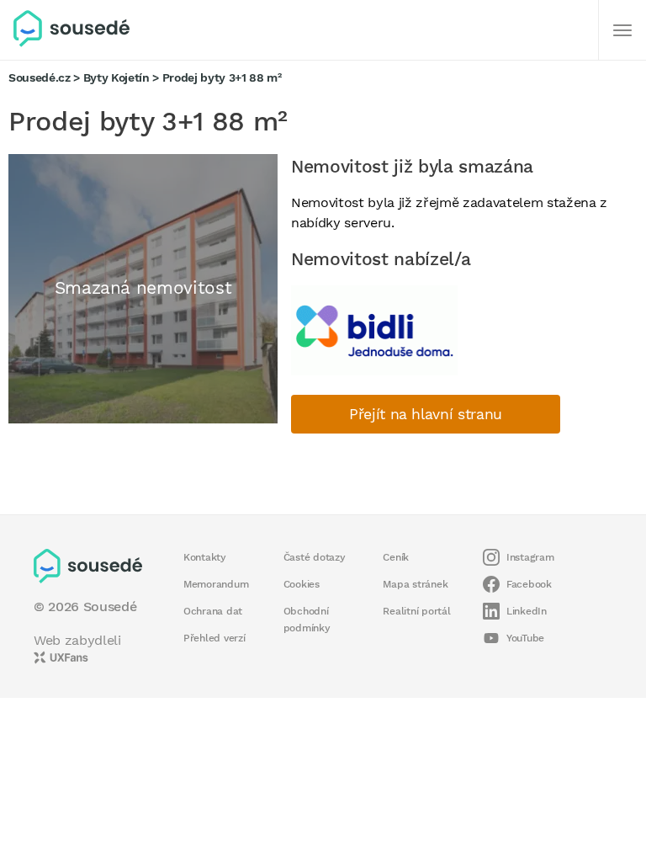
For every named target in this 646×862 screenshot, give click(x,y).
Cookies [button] (301, 584)
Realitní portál (416, 611)
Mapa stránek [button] (415, 584)
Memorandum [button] (215, 584)
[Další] (622, 30)
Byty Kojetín (116, 77)
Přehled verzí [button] (214, 638)
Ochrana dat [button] (212, 611)
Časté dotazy (314, 557)
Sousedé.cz (39, 77)
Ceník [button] (396, 557)
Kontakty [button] (204, 557)
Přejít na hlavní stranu (425, 414)
